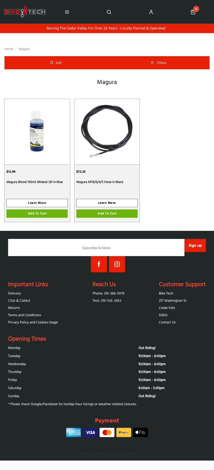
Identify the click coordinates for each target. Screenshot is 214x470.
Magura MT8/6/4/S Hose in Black (99, 182)
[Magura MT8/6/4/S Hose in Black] (107, 131)
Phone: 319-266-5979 (109, 293)
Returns (14, 307)
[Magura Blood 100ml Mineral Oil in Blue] (37, 131)
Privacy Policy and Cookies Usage (33, 322)
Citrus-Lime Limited (125, 454)
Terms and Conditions (24, 315)
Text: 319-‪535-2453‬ (107, 300)
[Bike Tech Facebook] (99, 264)
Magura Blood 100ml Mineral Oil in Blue (34, 182)
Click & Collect (19, 300)
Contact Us (167, 322)
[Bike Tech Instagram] (117, 264)
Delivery (14, 293)
